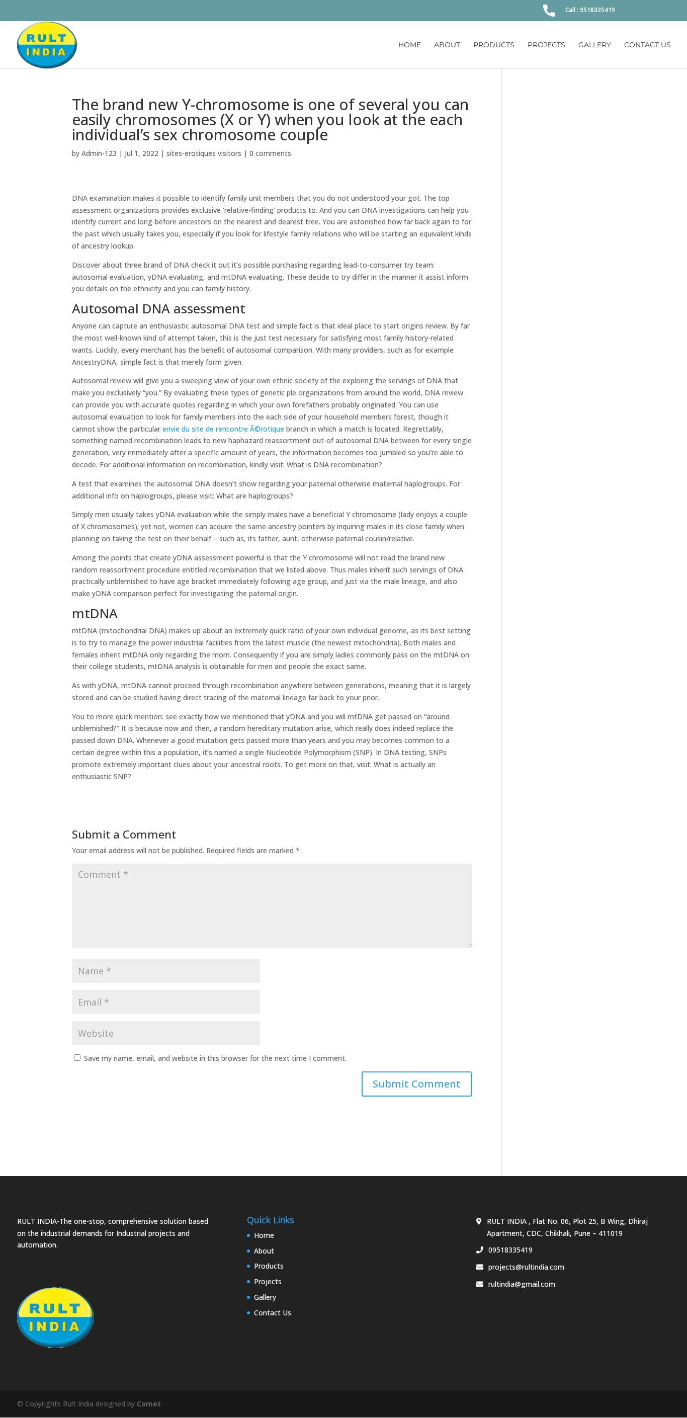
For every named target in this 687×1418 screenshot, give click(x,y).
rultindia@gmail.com (521, 1284)
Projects (546, 45)
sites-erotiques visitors (203, 153)
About (447, 45)
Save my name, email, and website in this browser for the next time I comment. (215, 1058)
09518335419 (510, 1250)
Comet (149, 1403)
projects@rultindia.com (526, 1267)
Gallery (594, 45)
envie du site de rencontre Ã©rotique (223, 429)
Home (409, 45)
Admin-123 (99, 153)
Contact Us (647, 45)
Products (493, 45)
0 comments (270, 153)
